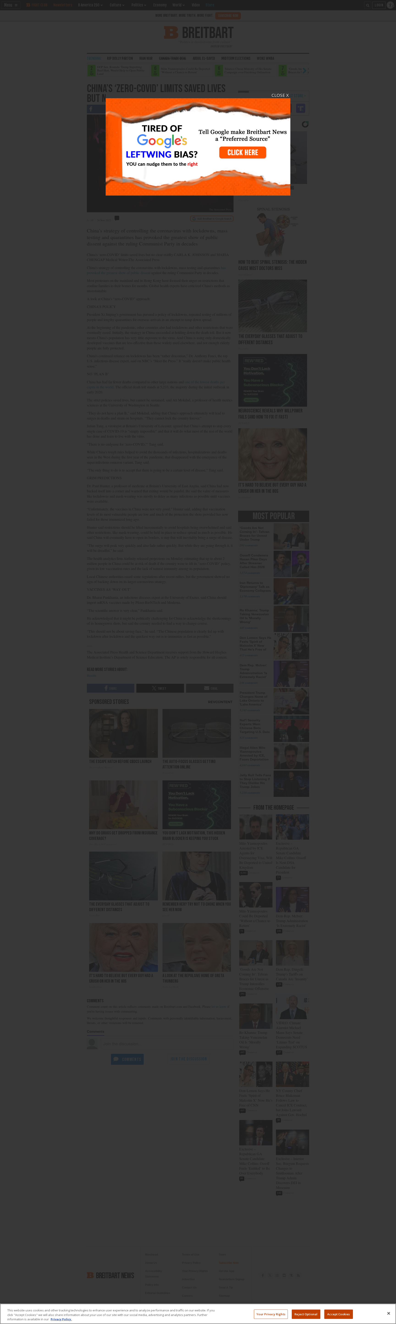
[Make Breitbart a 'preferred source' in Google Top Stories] (198, 144)
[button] (198, 662)
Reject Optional (305, 1314)
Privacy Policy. (61, 1319)
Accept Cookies (338, 1314)
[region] (198, 1314)
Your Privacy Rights (270, 1314)
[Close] (389, 1313)
